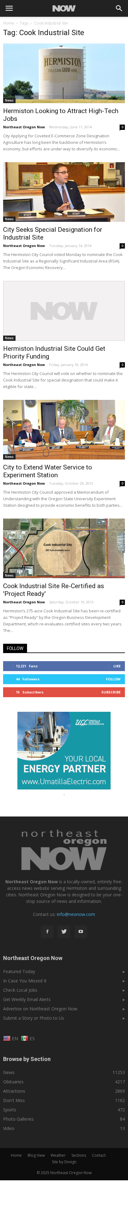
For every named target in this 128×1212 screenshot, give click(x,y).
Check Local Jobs (20, 990)
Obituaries (13, 1082)
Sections (78, 1155)
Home (8, 23)
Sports (9, 1110)
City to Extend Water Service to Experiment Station (47, 471)
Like (117, 666)
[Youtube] (81, 932)
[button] (119, 8)
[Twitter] (64, 932)
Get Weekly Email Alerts (27, 999)
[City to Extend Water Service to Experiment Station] (64, 430)
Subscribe (111, 692)
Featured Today (19, 971)
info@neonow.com (76, 914)
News (9, 100)
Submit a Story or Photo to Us (33, 1018)
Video (8, 1128)
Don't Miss (14, 1100)
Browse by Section (27, 1059)
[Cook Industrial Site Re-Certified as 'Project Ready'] (64, 548)
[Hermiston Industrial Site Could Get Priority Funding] (64, 311)
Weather (58, 1155)
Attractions (14, 1091)
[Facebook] (47, 932)
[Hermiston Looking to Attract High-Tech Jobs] (64, 73)
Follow (113, 679)
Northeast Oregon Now (24, 127)
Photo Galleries (18, 1119)
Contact (99, 1155)
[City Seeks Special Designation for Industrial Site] (64, 192)
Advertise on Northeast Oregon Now (40, 1009)
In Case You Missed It (25, 981)
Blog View (36, 1155)
